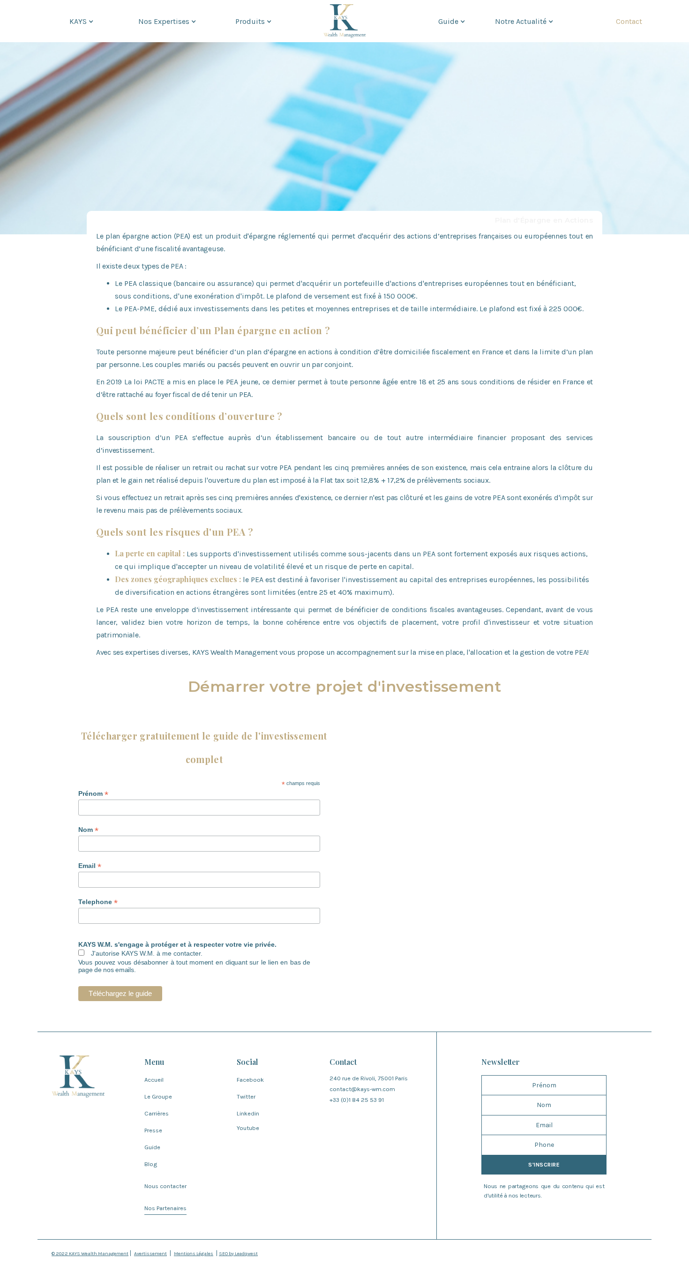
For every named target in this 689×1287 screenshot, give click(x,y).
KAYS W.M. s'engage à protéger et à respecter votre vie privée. (177, 944)
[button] (80, 21)
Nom (88, 829)
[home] (344, 21)
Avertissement (150, 1253)
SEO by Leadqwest (238, 1254)
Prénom (93, 793)
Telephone (98, 902)
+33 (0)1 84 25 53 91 (357, 1099)
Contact (629, 21)
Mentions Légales (193, 1253)
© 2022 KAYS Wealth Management (90, 1253)
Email (89, 865)
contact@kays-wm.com (362, 1088)
